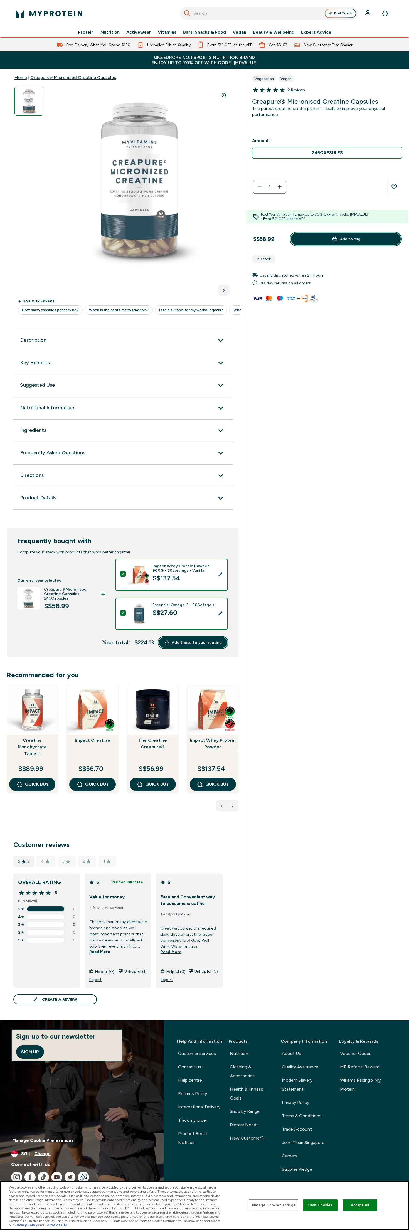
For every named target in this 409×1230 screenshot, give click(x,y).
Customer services (197, 1053)
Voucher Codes (355, 1053)
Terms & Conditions (301, 1115)
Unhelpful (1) (135, 971)
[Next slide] (237, 751)
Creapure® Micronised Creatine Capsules (73, 77)
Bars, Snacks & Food (204, 32)
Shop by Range (245, 1111)
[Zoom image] (224, 95)
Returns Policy (192, 1093)
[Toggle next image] (224, 290)
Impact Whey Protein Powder (213, 743)
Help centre (190, 1080)
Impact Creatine (92, 740)
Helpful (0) (104, 971)
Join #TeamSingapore (303, 1142)
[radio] (327, 153)
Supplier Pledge (297, 1169)
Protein (86, 32)
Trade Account (297, 1129)
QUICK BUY (37, 784)
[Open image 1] (28, 101)
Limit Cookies (320, 1205)
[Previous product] (221, 805)
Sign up (30, 1051)
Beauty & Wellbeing (273, 32)
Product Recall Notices (192, 1138)
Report (95, 979)
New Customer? (246, 1138)
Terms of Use (56, 1225)
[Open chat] (83, 1177)
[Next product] (232, 805)
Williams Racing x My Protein (360, 1084)
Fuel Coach (343, 13)
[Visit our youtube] (56, 1177)
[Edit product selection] (220, 575)
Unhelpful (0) (206, 971)
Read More (99, 951)
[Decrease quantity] (259, 186)
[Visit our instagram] (16, 1177)
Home (20, 77)
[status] (270, 186)
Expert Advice (316, 32)
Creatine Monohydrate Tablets (32, 747)
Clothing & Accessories (242, 1071)
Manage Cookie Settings (273, 1205)
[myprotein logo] (49, 13)
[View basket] (385, 13)
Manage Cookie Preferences (42, 1140)
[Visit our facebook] (30, 1177)
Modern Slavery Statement (297, 1084)
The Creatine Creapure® (152, 743)
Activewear (138, 32)
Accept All (360, 1205)
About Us (291, 1053)
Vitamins (167, 32)
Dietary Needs (244, 1124)
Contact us (189, 1066)
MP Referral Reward (360, 1066)
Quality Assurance (300, 1066)
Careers (289, 1155)
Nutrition (110, 32)
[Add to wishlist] (394, 186)
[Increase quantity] (280, 186)
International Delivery (199, 1107)
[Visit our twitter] (70, 1177)
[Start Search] (187, 13)
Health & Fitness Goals (246, 1093)
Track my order (192, 1120)
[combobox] (269, 13)
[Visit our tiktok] (43, 1177)
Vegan (239, 32)
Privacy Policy (295, 1102)
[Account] (368, 13)
